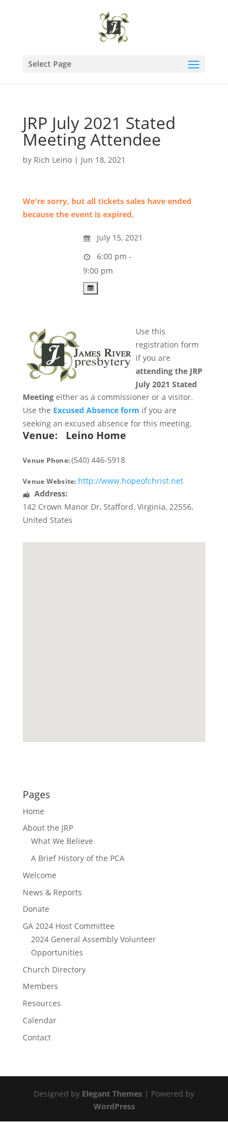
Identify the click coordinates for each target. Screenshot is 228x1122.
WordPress (114, 1106)
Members (40, 986)
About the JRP (48, 827)
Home (33, 811)
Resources (42, 1003)
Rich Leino (53, 159)
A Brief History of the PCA (78, 858)
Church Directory (54, 969)
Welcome (39, 875)
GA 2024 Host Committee (69, 926)
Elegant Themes (112, 1093)
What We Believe (62, 841)
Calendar (39, 1020)
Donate (36, 909)
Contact (37, 1037)
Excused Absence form (96, 410)
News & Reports (52, 892)
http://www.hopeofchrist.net (130, 480)
